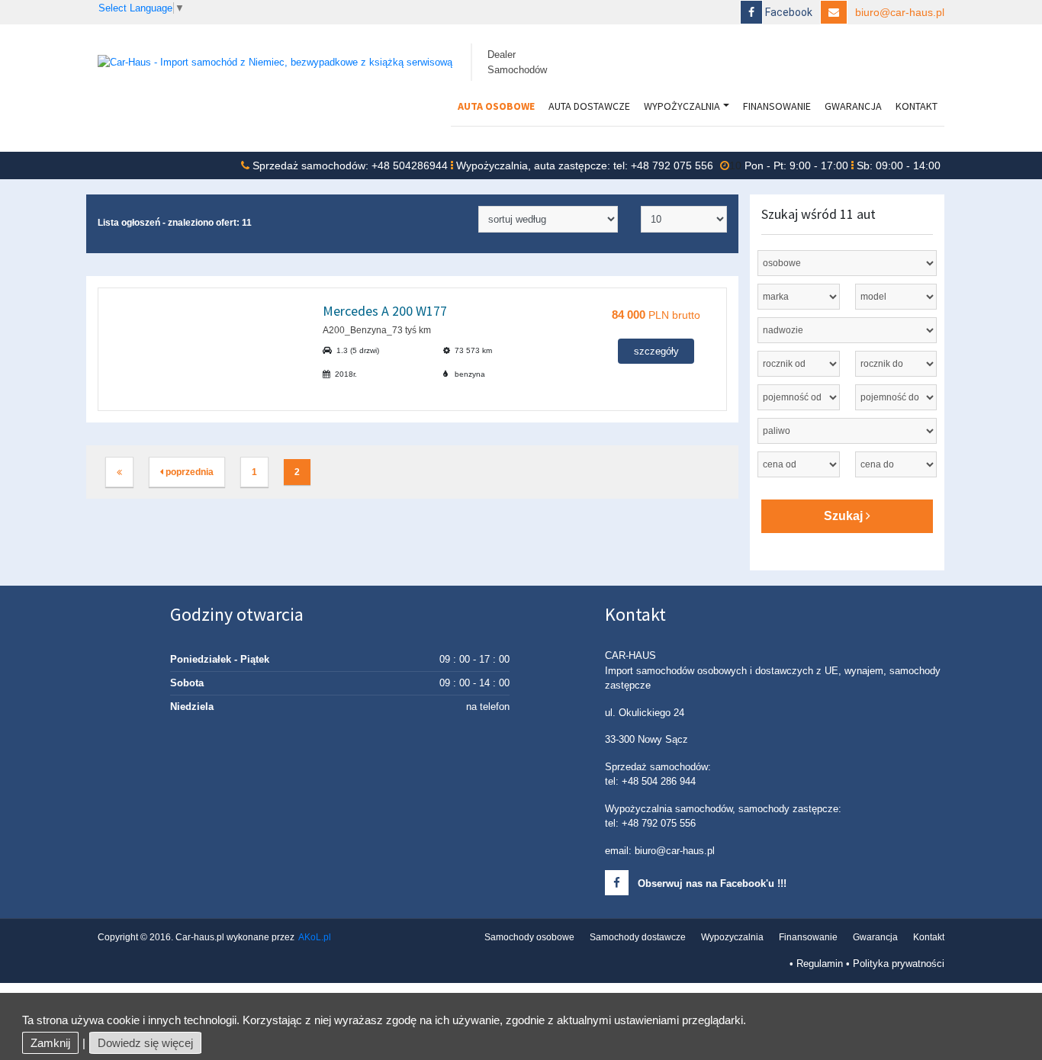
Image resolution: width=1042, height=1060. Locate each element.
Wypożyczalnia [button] (682, 106)
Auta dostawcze (589, 106)
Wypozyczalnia (732, 937)
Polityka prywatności (898, 963)
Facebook (787, 12)
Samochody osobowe (529, 937)
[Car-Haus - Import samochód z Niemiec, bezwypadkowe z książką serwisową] (275, 61)
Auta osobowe (496, 106)
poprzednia (188, 472)
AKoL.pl (314, 937)
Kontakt (916, 106)
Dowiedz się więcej (145, 1042)
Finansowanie (777, 106)
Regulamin (819, 963)
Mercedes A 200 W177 (385, 311)
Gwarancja (853, 106)
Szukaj (845, 515)
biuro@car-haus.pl (899, 12)
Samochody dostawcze (638, 937)
